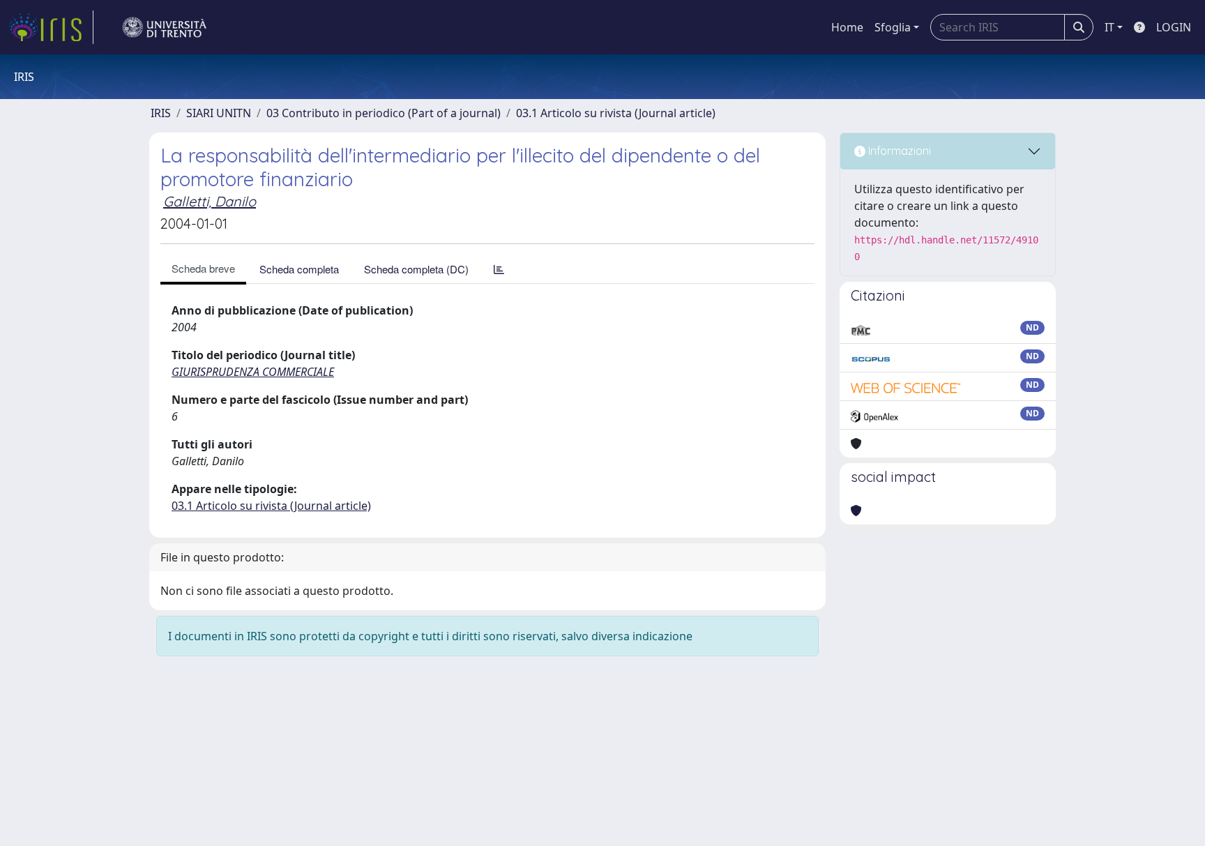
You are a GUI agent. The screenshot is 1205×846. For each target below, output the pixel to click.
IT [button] (1109, 27)
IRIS (161, 113)
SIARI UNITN (218, 113)
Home (847, 27)
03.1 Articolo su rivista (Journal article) (615, 113)
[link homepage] (50, 27)
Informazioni (898, 151)
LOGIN (1173, 27)
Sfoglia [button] (892, 27)
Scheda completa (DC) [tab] (416, 269)
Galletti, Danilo (209, 201)
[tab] (499, 268)
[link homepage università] (165, 27)
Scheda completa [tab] (299, 269)
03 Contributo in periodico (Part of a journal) (383, 113)
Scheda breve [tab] (203, 268)
